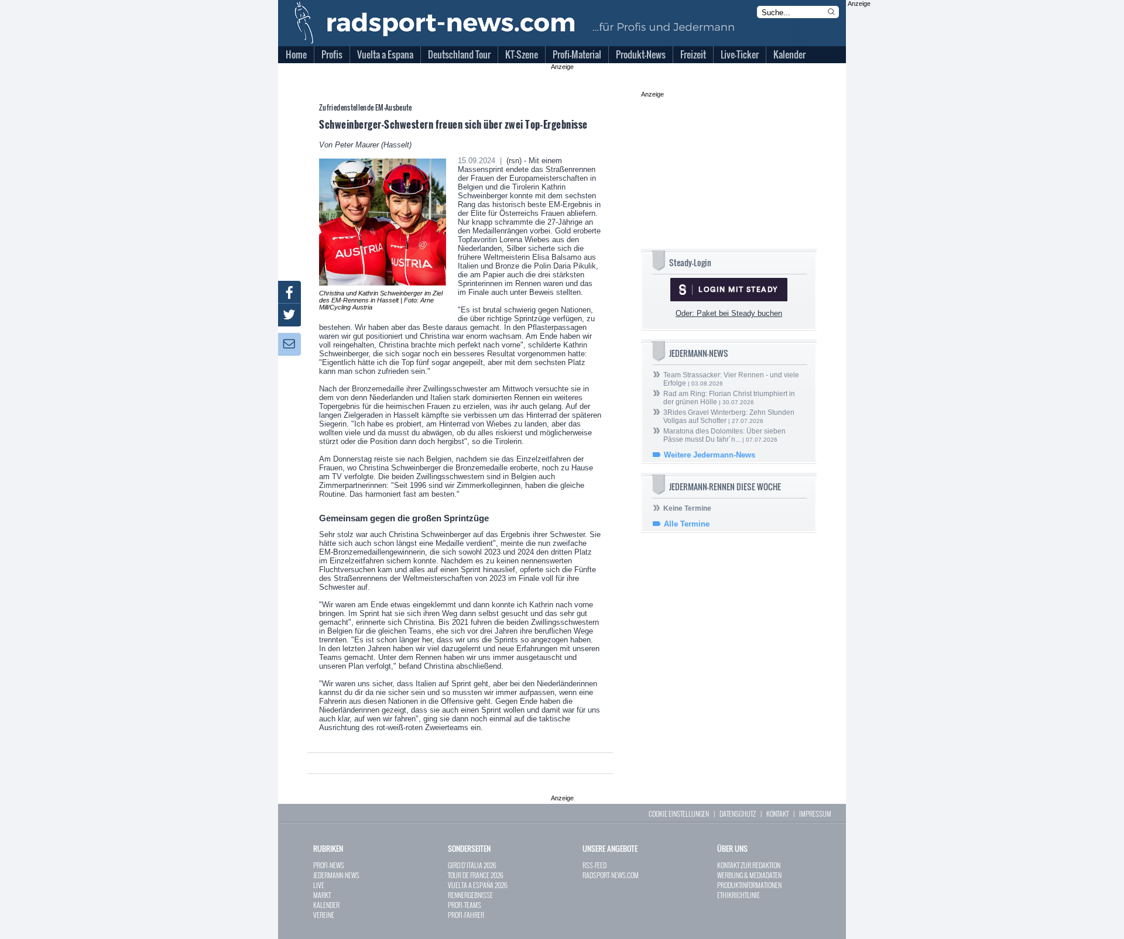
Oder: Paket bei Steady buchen (729, 313)
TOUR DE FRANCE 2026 (475, 875)
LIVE (318, 885)
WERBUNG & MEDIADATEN (749, 875)
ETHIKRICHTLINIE (738, 895)
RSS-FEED (594, 865)
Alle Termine (687, 524)
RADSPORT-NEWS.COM (610, 875)
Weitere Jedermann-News (709, 454)
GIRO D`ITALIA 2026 (472, 865)
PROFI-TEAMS (464, 905)
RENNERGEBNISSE (470, 895)
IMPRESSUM (815, 813)
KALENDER (326, 905)
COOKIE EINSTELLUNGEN (679, 813)
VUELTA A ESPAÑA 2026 (478, 885)
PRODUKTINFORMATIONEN (749, 885)
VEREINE (323, 915)
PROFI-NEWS (328, 865)
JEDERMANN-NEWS (336, 875)
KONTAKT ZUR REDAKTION (748, 865)
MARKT (322, 895)
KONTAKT (777, 813)
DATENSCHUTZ (737, 813)
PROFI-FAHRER (466, 915)
